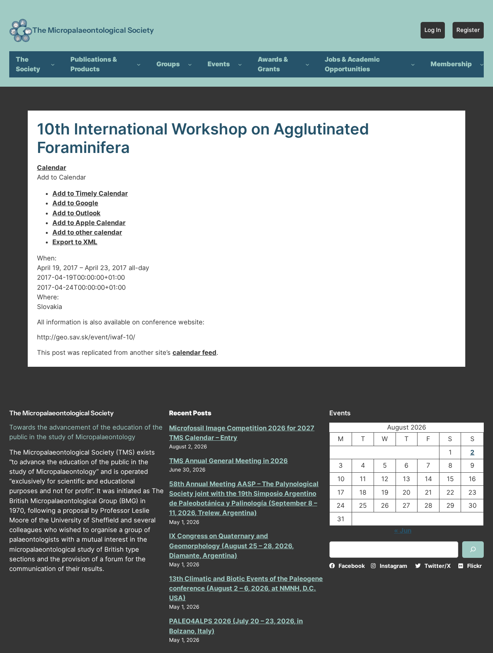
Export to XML (74, 242)
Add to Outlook (76, 213)
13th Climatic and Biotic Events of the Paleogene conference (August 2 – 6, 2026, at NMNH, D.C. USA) (246, 588)
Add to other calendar (87, 232)
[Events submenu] (240, 64)
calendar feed (194, 352)
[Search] (473, 549)
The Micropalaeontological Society (93, 30)
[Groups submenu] (190, 64)
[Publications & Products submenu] (139, 64)
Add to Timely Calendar (90, 193)
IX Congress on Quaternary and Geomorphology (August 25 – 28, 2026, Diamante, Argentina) (231, 545)
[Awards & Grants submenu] (307, 64)
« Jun (402, 530)
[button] (61, 177)
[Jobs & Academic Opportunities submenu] (413, 64)
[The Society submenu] (53, 64)
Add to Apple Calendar (89, 223)
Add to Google (75, 203)
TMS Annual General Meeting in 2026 (228, 461)
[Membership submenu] (482, 64)
